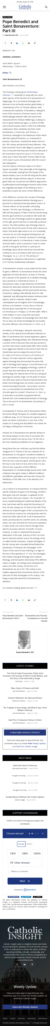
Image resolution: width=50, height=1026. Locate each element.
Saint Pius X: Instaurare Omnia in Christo (25, 720)
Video (5, 73)
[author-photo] (25, 648)
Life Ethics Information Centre (19, 1023)
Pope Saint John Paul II (19, 768)
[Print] (28, 43)
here (32, 588)
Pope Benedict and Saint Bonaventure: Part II (13, 617)
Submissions (42, 1018)
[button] (4, 7)
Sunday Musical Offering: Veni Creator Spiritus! (25, 797)
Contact (12, 1018)
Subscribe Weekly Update (25, 732)
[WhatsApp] (22, 43)
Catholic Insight (20, 800)
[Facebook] (5, 43)
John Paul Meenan (19, 691)
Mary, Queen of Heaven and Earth (25, 688)
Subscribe (21, 1018)
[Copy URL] (34, 43)
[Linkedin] (16, 43)
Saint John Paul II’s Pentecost (25, 765)
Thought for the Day (19, 776)
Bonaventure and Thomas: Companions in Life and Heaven (36, 618)
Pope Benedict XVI (11, 35)
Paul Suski (19, 681)
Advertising (31, 1018)
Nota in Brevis (7, 17)
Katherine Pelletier (19, 701)
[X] (11, 43)
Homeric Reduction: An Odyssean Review (25, 698)
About (5, 1018)
